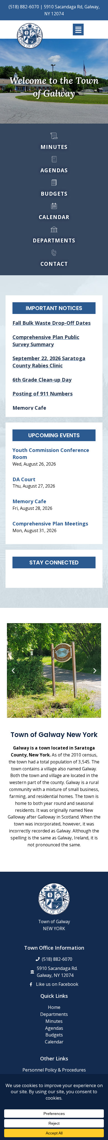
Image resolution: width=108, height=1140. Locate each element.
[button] (78, 30)
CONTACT (54, 263)
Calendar (54, 1042)
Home (54, 1007)
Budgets (54, 1035)
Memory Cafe (29, 501)
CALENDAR (54, 217)
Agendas (54, 1028)
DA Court (23, 479)
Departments (54, 1014)
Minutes (54, 1021)
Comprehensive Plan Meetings (50, 523)
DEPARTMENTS (54, 240)
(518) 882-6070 (24, 7)
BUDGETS (54, 193)
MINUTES (54, 147)
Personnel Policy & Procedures (54, 1070)
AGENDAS (54, 170)
